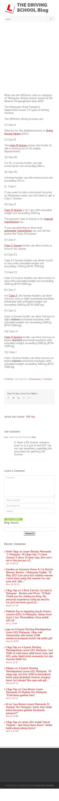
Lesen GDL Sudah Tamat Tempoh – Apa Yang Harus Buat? (28, 723)
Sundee (10, 569)
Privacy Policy (40, 785)
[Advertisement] (29, 55)
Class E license (13, 245)
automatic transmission (18, 230)
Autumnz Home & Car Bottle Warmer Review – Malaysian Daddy (29, 571)
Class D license (13, 210)
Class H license (13, 337)
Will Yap (10, 379)
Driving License (35, 379)
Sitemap (50, 785)
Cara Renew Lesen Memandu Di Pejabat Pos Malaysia (26, 690)
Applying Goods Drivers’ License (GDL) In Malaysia (28, 613)
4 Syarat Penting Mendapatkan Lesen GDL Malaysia (28, 631)
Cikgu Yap (11, 647)
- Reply (33, 437)
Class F (13, 295)
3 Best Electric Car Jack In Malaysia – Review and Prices (29, 592)
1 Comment (47, 379)
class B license (18, 145)
